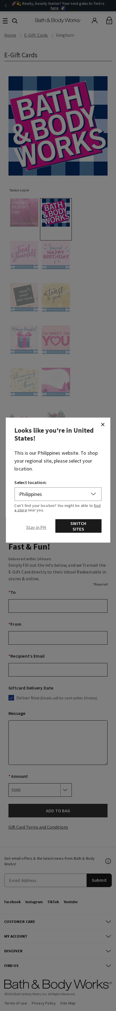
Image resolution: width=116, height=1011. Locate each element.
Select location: (30, 482)
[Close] (102, 424)
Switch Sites (78, 525)
